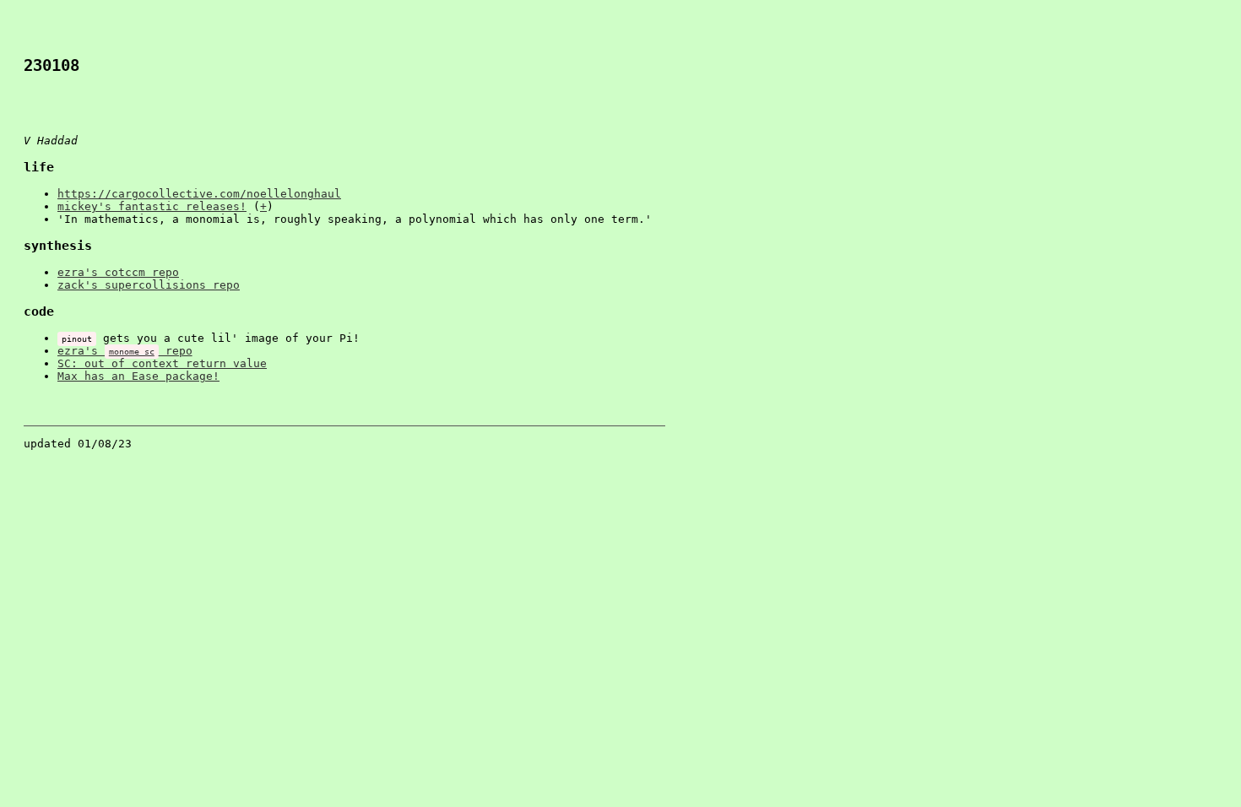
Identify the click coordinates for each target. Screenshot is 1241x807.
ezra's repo (124, 350)
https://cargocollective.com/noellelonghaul (199, 193)
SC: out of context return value (162, 363)
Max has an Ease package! (138, 376)
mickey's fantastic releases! (152, 206)
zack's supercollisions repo (148, 285)
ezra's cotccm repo (118, 272)
